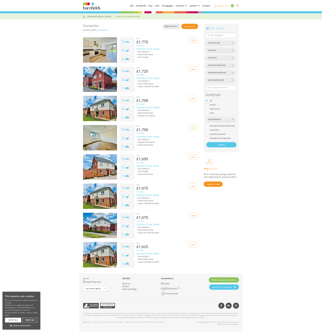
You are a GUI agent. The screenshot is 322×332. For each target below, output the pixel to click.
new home (214, 108)
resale (212, 104)
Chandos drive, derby (147, 48)
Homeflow (235, 324)
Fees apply (140, 45)
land (211, 113)
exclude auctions (217, 134)
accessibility (118, 322)
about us (126, 283)
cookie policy (106, 322)
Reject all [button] (30, 320)
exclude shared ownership (222, 125)
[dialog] (21, 310)
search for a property (222, 287)
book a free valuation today (128, 16)
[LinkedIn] (229, 306)
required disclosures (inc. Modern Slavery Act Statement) (145, 322)
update (221, 144)
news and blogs (129, 289)
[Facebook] (221, 306)
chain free (214, 130)
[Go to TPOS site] (91, 305)
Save (189, 26)
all (210, 100)
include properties (220, 138)
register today (213, 184)
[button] (21, 325)
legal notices (87, 322)
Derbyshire (102, 30)
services (180, 5)
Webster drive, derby (147, 165)
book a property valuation (224, 280)
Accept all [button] (13, 320)
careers (193, 5)
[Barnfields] (91, 5)
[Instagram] (236, 306)
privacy (96, 322)
